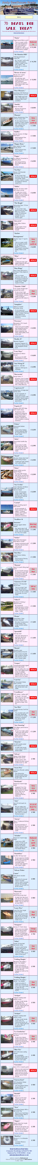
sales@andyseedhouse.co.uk (19, 1155)
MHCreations (28, 1159)
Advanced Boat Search (19, 33)
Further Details (18, 51)
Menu (19, 17)
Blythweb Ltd (24, 1158)
